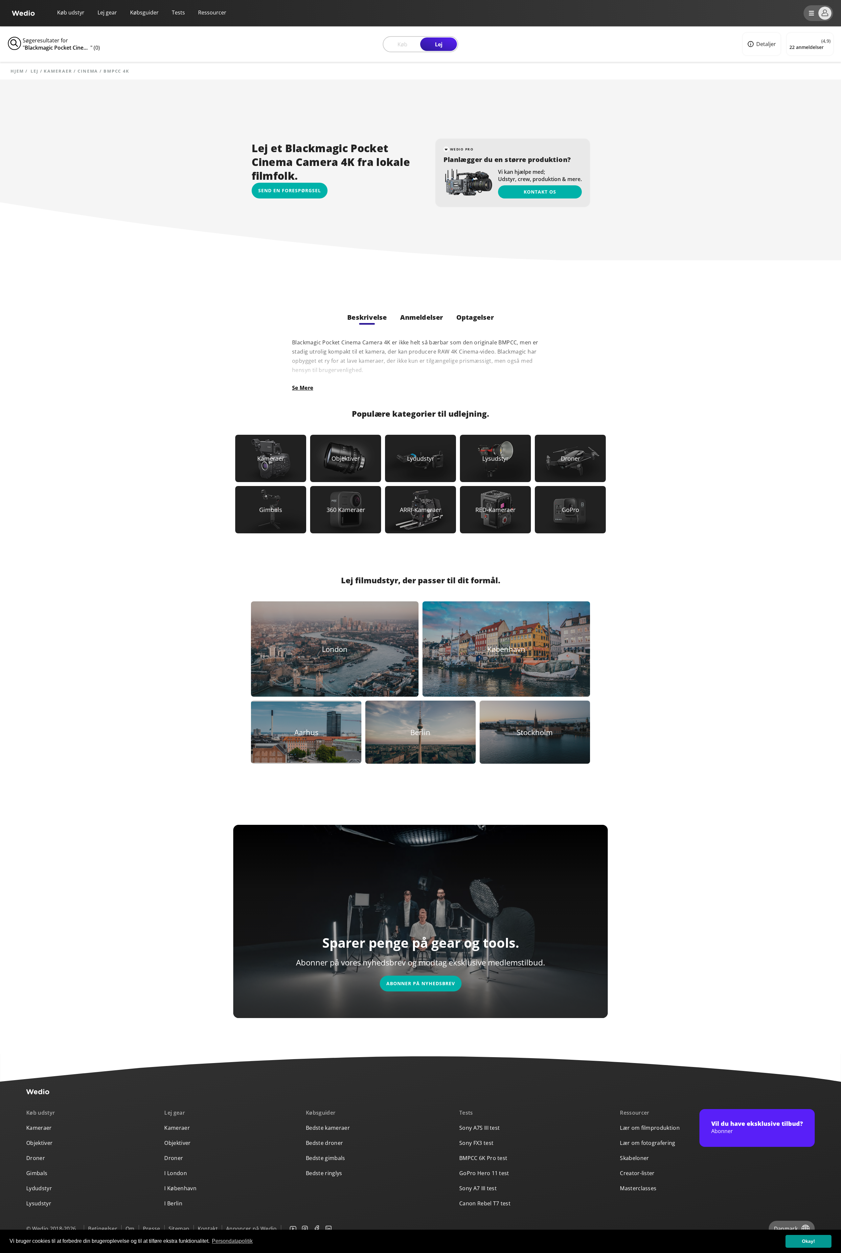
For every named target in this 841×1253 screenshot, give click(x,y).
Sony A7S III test (479, 1127)
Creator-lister (637, 1173)
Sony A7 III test (478, 1188)
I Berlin (173, 1203)
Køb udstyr (70, 12)
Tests (178, 12)
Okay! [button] (808, 1241)
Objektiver (39, 1143)
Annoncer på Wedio (251, 1228)
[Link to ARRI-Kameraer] (420, 509)
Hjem (17, 71)
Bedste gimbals (325, 1158)
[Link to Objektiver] (345, 458)
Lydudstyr (39, 1188)
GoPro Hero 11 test (484, 1173)
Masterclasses (638, 1188)
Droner (35, 1158)
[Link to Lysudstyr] (495, 458)
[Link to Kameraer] (270, 458)
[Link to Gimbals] (270, 509)
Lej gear (107, 12)
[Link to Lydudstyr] (420, 458)
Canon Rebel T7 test (485, 1203)
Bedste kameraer (328, 1127)
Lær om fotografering (647, 1143)
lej (34, 71)
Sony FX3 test (476, 1143)
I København (180, 1188)
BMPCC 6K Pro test (483, 1158)
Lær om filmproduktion (650, 1127)
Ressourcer (634, 1112)
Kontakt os (540, 192)
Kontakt (208, 1228)
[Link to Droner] (570, 458)
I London (175, 1173)
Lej (439, 44)
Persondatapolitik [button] (232, 1241)
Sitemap (179, 1228)
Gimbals (36, 1173)
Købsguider (144, 12)
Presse (151, 1228)
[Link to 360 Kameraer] (345, 509)
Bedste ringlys (324, 1173)
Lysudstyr (38, 1203)
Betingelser (102, 1228)
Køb (402, 44)
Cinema (88, 71)
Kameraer (58, 71)
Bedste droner (324, 1143)
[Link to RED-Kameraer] (495, 509)
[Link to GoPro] (570, 509)
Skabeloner (634, 1158)
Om (130, 1228)
